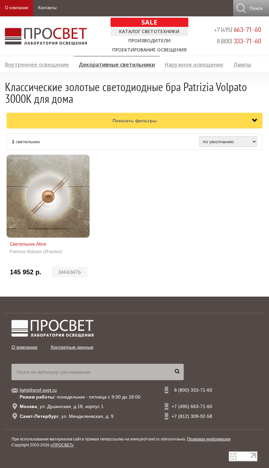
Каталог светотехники (149, 31)
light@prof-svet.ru (38, 390)
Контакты (47, 7)
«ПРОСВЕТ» (62, 445)
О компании (16, 7)
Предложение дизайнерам (228, 74)
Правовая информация (209, 439)
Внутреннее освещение (37, 64)
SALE (149, 22)
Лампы (242, 64)
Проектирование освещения (149, 50)
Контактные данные (72, 347)
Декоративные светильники (117, 63)
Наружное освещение (194, 64)
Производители (149, 40)
